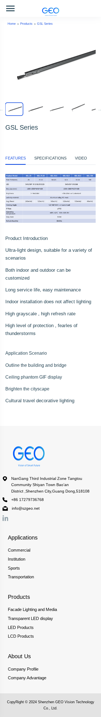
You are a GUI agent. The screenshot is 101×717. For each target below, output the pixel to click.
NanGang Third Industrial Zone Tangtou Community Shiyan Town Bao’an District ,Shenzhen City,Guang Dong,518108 (50, 484)
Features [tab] (15, 158)
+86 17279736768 (27, 500)
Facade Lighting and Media (32, 609)
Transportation (21, 576)
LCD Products (21, 636)
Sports (14, 568)
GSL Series (45, 23)
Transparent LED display (30, 618)
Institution (16, 559)
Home (12, 23)
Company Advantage (27, 677)
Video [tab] (81, 158)
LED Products (21, 627)
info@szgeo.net (26, 508)
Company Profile (23, 669)
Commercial (19, 550)
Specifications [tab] (50, 158)
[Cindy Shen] (5, 518)
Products (26, 23)
